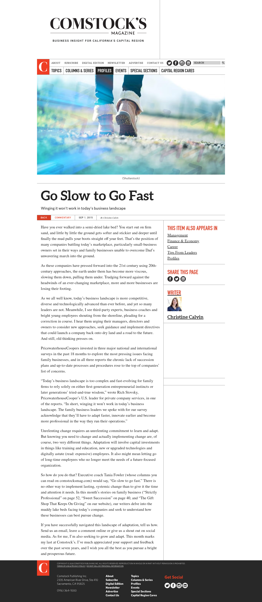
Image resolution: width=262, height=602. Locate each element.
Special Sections (143, 70)
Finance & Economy (183, 240)
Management (177, 235)
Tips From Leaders (182, 252)
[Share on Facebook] (170, 279)
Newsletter (116, 63)
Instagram (182, 63)
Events (120, 70)
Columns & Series (80, 70)
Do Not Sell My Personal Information (105, 566)
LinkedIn (188, 63)
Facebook (175, 63)
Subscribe (71, 63)
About (56, 63)
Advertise (136, 63)
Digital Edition (93, 63)
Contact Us (155, 63)
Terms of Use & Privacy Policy (71, 566)
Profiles (104, 70)
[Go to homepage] (98, 29)
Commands (3, 599)
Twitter (169, 63)
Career (172, 246)
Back (44, 217)
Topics (56, 70)
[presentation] (43, 67)
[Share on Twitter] (176, 279)
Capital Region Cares (177, 70)
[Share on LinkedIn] (183, 279)
